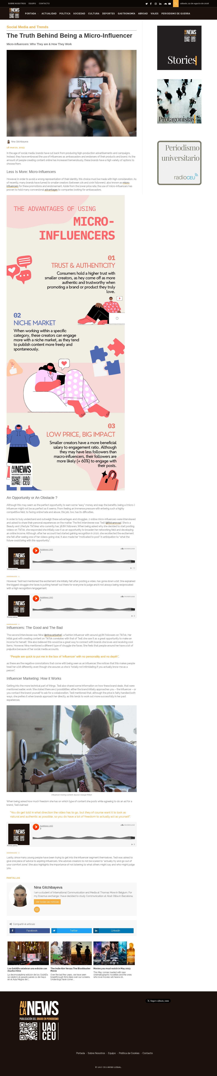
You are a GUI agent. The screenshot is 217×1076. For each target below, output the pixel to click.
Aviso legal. (114, 1067)
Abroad (143, 13)
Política (64, 13)
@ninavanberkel (53, 635)
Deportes (108, 13)
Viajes (155, 13)
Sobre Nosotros (17, 4)
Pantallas (13, 878)
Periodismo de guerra (175, 13)
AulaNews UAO (12, 576)
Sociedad (79, 13)
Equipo (32, 4)
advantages (51, 189)
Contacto (44, 4)
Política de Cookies (129, 1053)
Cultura (93, 13)
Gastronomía (126, 13)
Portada (30, 13)
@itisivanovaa (113, 522)
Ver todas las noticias (47, 901)
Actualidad (49, 13)
